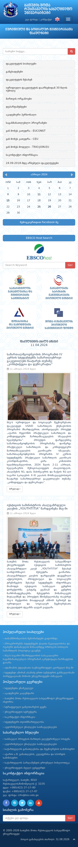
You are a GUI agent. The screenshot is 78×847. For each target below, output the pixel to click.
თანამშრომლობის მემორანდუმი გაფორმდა (31, 638)
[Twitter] (22, 803)
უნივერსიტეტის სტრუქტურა (21, 712)
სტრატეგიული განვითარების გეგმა (26, 707)
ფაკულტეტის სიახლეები (21, 63)
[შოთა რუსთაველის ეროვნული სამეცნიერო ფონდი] (58, 319)
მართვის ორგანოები (19, 99)
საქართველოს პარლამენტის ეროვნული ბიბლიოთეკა (37, 763)
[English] (56, 19)
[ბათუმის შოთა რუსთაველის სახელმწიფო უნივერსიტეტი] (10, 10)
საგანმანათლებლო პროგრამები (26, 123)
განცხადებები (14, 71)
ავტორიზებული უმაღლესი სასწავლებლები (31, 727)
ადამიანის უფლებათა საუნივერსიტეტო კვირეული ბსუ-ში (39, 668)
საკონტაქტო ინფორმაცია (22, 155)
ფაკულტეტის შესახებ (19, 79)
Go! (70, 265)
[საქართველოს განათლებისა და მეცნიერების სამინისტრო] (19, 287)
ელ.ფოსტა (31, 19)
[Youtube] (38, 803)
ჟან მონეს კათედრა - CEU (22, 139)
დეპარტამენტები (16, 106)
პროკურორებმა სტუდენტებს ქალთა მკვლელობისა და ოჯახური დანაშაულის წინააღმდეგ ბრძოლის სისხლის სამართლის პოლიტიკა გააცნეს (36, 647)
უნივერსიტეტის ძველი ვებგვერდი (25, 768)
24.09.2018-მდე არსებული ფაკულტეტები (32, 163)
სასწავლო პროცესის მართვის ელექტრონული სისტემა (37, 739)
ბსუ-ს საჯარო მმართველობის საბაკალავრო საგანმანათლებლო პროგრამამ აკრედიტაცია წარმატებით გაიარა (38, 659)
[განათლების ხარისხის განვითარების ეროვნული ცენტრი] (58, 287)
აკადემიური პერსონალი (21, 114)
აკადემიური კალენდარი (19, 693)
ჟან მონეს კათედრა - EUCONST (26, 131)
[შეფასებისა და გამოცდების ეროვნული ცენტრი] (19, 319)
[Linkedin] (30, 803)
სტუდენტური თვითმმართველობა (24, 722)
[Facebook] (6, 803)
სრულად (14, 489)
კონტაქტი (46, 19)
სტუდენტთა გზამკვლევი (19, 688)
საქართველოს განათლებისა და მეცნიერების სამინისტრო (40, 749)
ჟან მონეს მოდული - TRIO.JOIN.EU (27, 147)
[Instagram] (14, 803)
